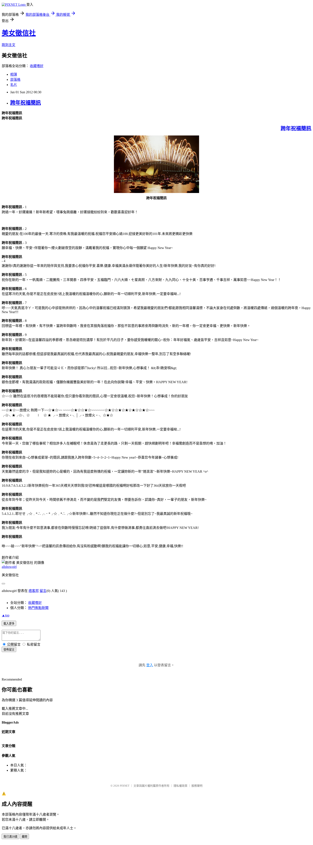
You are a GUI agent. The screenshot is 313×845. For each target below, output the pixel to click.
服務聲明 (196, 785)
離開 (24, 836)
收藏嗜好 (36, 66)
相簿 (13, 74)
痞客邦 (34, 591)
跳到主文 (8, 45)
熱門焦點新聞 (38, 608)
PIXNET (124, 785)
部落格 (15, 79)
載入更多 (8, 623)
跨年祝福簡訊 (25, 102)
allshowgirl (9, 567)
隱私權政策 (180, 785)
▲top (5, 615)
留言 (43, 591)
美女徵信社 (19, 33)
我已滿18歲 (10, 836)
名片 (13, 84)
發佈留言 (8, 649)
